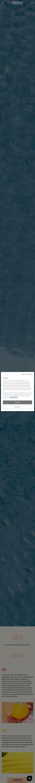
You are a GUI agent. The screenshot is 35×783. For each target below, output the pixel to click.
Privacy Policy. (14, 397)
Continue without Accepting (27, 374)
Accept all (17, 402)
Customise (17, 407)
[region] (17, 391)
